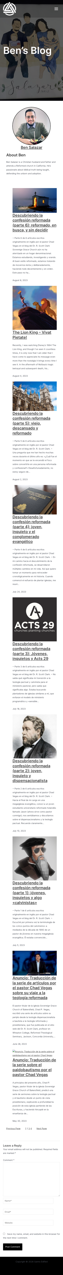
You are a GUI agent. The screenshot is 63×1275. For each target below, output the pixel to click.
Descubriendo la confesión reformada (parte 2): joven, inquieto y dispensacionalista (31, 771)
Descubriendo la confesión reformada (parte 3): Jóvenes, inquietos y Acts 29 (31, 651)
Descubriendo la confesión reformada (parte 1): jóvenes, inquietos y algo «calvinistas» (31, 893)
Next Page (42, 1128)
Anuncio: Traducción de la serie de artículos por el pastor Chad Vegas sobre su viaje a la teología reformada (34, 988)
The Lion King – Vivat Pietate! (32, 335)
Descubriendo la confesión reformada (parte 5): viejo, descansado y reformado (31, 423)
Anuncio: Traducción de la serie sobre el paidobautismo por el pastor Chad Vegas (34, 1067)
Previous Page (13, 1128)
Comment (8, 1160)
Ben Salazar (31, 147)
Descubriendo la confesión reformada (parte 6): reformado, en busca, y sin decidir (34, 222)
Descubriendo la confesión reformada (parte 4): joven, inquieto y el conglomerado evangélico (31, 529)
